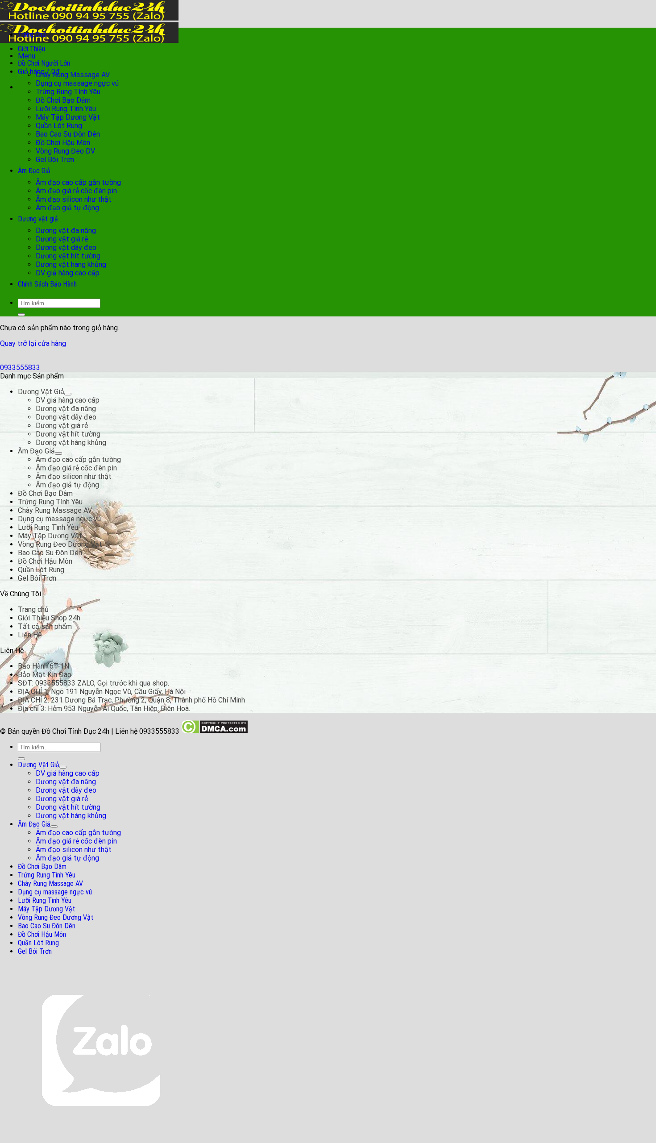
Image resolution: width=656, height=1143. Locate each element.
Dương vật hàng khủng (71, 264)
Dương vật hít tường (68, 256)
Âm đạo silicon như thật (74, 199)
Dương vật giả (38, 219)
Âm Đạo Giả (34, 170)
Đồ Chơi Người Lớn (44, 63)
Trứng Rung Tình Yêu (68, 91)
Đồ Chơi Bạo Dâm (63, 100)
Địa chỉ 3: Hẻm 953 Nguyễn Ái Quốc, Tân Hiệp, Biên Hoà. (104, 708)
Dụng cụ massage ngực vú (77, 83)
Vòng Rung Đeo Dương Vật (60, 544)
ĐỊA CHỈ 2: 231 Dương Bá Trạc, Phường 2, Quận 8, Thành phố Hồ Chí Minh (131, 700)
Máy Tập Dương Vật (68, 117)
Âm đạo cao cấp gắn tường (78, 182)
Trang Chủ (32, 34)
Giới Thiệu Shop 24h (49, 618)
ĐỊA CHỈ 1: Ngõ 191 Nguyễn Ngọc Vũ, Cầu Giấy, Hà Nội (102, 691)
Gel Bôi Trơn (55, 159)
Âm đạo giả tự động (67, 208)
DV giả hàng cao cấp (68, 273)
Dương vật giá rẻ (62, 239)
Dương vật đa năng (66, 230)
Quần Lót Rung (59, 125)
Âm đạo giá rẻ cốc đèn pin (76, 191)
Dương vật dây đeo (66, 247)
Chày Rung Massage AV (73, 75)
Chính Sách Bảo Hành (47, 284)
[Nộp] (21, 314)
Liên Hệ (30, 635)
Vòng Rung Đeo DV (65, 151)
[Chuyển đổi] (67, 394)
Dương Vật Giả (41, 391)
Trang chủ (33, 609)
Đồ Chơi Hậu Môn (63, 142)
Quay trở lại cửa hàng (33, 343)
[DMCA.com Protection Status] (214, 731)
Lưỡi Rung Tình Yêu (66, 108)
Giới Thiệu (31, 49)
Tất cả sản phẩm (45, 626)
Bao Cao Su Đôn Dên (68, 134)
